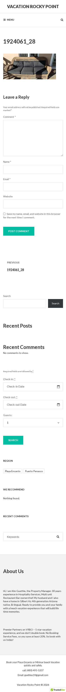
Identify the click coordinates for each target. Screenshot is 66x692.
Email (7, 179)
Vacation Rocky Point (33, 6)
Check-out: (10, 397)
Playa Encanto (12, 471)
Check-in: (9, 379)
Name (7, 161)
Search (7, 295)
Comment (9, 116)
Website (8, 196)
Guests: (7, 415)
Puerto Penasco (34, 471)
